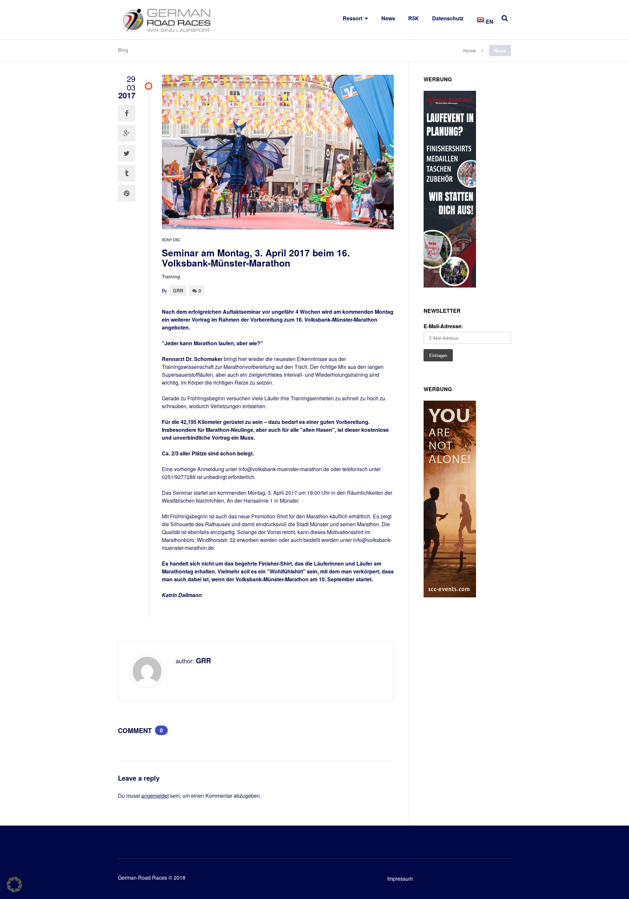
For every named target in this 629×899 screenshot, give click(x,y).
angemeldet (155, 795)
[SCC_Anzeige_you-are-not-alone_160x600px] (450, 595)
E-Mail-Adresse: (443, 326)
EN (489, 21)
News (388, 18)
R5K (413, 18)
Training (171, 276)
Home (469, 50)
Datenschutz (448, 18)
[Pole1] (450, 285)
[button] (14, 884)
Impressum (400, 878)
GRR (178, 290)
